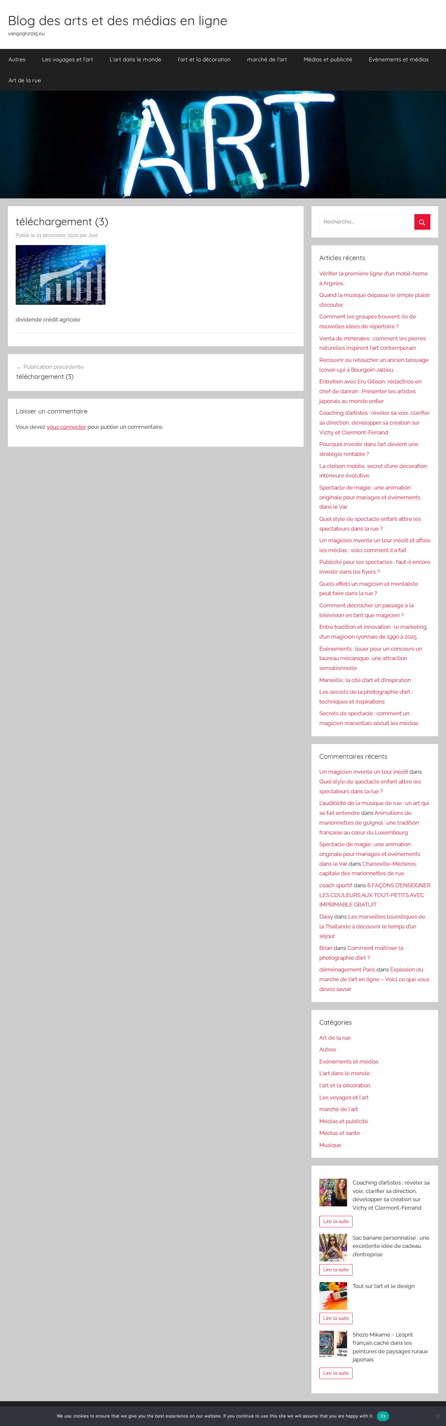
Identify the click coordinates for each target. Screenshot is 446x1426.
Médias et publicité (328, 59)
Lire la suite (336, 1221)
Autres (16, 59)
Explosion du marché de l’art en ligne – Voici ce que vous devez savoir (374, 979)
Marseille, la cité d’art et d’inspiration (365, 680)
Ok (383, 1415)
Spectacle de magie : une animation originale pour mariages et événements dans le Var (369, 497)
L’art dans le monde (135, 59)
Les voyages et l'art (344, 1097)
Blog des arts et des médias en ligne (118, 20)
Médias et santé (339, 1133)
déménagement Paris (347, 969)
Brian (325, 948)
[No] (438, 1416)
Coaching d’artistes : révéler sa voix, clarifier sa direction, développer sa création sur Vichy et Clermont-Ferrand (374, 423)
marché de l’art (267, 59)
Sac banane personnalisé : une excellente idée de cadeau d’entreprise (391, 1246)
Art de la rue (24, 80)
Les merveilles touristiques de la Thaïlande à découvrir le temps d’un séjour (372, 926)
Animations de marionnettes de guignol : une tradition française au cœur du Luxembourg (369, 823)
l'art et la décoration (344, 1085)
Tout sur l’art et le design (384, 1286)
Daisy (326, 916)
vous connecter (66, 427)
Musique (330, 1145)
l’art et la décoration (204, 59)
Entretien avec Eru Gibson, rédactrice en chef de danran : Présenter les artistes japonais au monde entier (370, 391)
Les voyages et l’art (67, 59)
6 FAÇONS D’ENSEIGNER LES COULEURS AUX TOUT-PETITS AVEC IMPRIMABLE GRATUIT (374, 895)
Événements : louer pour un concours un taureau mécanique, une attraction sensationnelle (370, 658)
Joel (93, 235)
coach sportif (335, 885)
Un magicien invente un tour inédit (363, 771)
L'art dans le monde (344, 1073)
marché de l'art (338, 1109)
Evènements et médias (399, 59)
